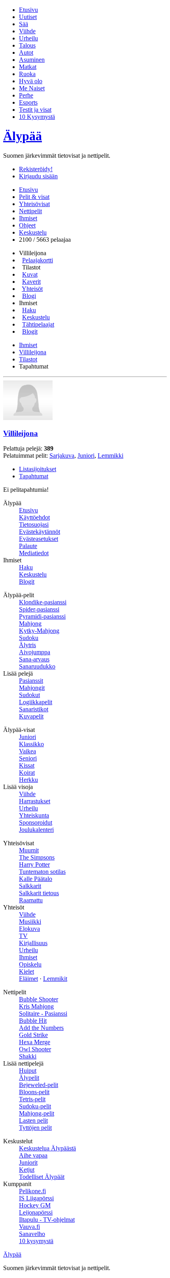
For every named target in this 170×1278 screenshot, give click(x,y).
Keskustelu (33, 232)
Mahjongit (32, 687)
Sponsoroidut (35, 822)
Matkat (27, 66)
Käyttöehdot (34, 517)
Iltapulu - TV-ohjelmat (47, 1219)
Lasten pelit (33, 1120)
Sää (23, 24)
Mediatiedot (34, 553)
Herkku (28, 779)
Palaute (28, 546)
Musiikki (30, 921)
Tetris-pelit (32, 1099)
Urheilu (28, 38)
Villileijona (32, 352)
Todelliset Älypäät (41, 1176)
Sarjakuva (61, 455)
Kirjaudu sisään (38, 176)
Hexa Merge (34, 1042)
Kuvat (30, 274)
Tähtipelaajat (38, 324)
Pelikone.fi (32, 1191)
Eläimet (28, 978)
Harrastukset (34, 801)
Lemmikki (110, 455)
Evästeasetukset (38, 538)
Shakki (27, 1056)
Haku (29, 310)
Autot (26, 52)
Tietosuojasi (34, 524)
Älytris (27, 645)
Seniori (28, 758)
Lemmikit (55, 978)
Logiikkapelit (35, 702)
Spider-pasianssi (39, 609)
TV (23, 935)
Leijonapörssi (36, 1212)
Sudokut (29, 695)
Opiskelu (30, 964)
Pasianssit (31, 680)
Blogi (29, 295)
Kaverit (31, 281)
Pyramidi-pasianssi (42, 616)
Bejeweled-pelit (38, 1084)
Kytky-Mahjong (39, 630)
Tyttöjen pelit (35, 1127)
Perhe (26, 95)
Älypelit (29, 1077)
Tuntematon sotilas (42, 871)
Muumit (29, 850)
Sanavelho (32, 1233)
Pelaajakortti (37, 260)
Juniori (85, 455)
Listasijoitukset (37, 469)
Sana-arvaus (34, 659)
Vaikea (27, 751)
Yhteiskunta (34, 815)
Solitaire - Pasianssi (43, 1013)
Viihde (27, 31)
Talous (27, 45)
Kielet (26, 971)
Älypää (22, 136)
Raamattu (31, 900)
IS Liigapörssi (36, 1198)
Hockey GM (35, 1205)
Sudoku (28, 637)
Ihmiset (28, 218)
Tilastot (28, 359)
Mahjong (30, 623)
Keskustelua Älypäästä (47, 1148)
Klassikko (31, 744)
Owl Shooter (35, 1049)
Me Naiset (32, 88)
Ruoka (27, 74)
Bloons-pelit (34, 1092)
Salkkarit (30, 886)
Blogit (30, 331)
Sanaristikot (33, 709)
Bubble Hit (33, 1020)
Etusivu (28, 9)
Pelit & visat (34, 196)
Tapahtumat (33, 476)
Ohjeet (27, 225)
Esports (28, 102)
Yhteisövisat (34, 204)
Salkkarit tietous (39, 893)
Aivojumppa (34, 652)
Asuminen (32, 59)
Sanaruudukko (37, 666)
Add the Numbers (41, 1027)
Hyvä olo (30, 81)
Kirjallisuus (33, 943)
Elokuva (29, 928)
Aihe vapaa (33, 1155)
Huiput (27, 1070)
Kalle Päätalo (35, 878)
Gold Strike (33, 1035)
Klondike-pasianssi (42, 602)
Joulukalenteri (36, 829)
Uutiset (28, 16)
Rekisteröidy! (36, 169)
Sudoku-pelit (35, 1106)
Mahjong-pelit (36, 1113)
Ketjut (26, 1169)
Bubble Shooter (38, 999)
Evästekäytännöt (39, 531)
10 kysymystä (36, 1241)
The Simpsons (37, 857)
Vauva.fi (29, 1226)
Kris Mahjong (36, 1006)
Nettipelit (30, 211)
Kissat (26, 765)
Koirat (27, 772)
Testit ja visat (35, 109)
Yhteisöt (32, 288)
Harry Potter (34, 864)
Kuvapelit (31, 716)
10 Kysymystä (37, 116)
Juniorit (28, 1162)
